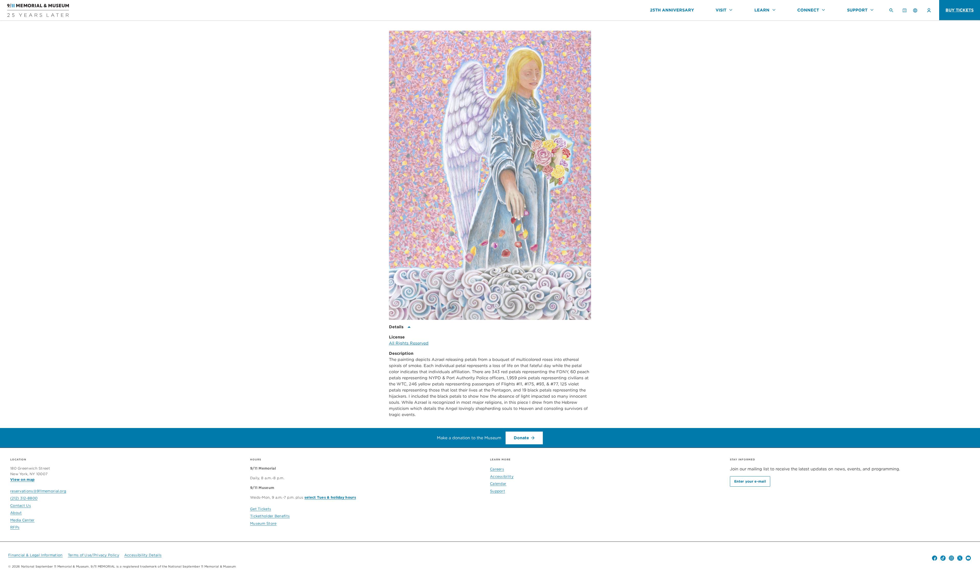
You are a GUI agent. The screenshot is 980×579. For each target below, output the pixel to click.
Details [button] (396, 326)
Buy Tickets (960, 10)
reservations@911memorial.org (38, 491)
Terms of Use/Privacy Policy (93, 555)
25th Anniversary (672, 10)
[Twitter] (959, 558)
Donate (521, 437)
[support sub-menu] (872, 10)
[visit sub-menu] (731, 10)
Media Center (22, 520)
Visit (721, 10)
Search (893, 12)
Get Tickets (260, 509)
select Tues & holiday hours (330, 497)
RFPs (14, 527)
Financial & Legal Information (35, 555)
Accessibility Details (143, 555)
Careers (497, 469)
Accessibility (501, 476)
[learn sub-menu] (774, 10)
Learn (761, 10)
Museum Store (263, 523)
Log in (929, 10)
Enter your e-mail (750, 481)
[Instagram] (951, 558)
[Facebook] (934, 558)
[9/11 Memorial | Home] (34, 10)
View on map (22, 479)
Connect (808, 10)
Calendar (906, 12)
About (16, 513)
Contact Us (20, 506)
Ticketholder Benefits (270, 516)
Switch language (915, 10)
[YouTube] (968, 558)
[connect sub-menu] (823, 10)
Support (857, 10)
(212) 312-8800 (24, 498)
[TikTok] (943, 558)
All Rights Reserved (408, 343)
